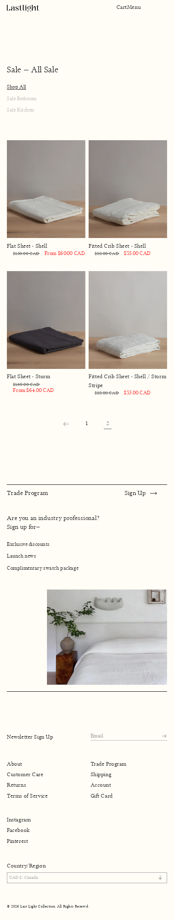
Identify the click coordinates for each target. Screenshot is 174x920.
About (14, 764)
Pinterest (17, 841)
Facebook (18, 830)
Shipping (101, 774)
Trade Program (109, 764)
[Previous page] (66, 423)
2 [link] (107, 423)
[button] (134, 7)
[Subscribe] (163, 736)
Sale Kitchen (20, 110)
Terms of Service (27, 795)
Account (101, 785)
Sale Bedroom (22, 98)
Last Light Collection (37, 906)
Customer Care (25, 774)
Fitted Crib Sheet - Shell (117, 246)
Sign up (135, 493)
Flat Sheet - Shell (27, 246)
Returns (16, 785)
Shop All (16, 87)
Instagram (19, 819)
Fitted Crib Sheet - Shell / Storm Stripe (127, 381)
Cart (122, 7)
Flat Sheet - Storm (28, 376)
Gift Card (102, 795)
